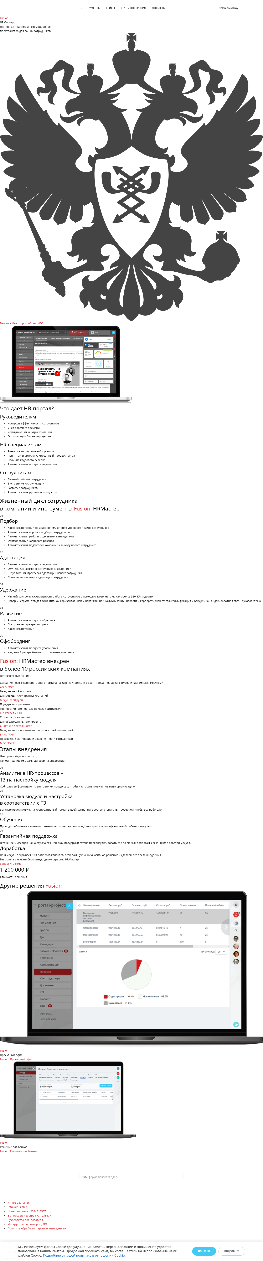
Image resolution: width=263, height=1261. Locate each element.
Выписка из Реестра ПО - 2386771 (30, 1215)
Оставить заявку (228, 8)
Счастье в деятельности (16, 726)
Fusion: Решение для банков (18, 1151)
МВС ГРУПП (7, 743)
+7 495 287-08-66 (19, 1202)
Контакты (158, 8)
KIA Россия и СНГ (11, 713)
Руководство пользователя (25, 1220)
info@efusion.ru (18, 1207)
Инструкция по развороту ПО (27, 1224)
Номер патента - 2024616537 (27, 1211)
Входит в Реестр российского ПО (21, 323)
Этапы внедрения (133, 8)
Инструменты (90, 8)
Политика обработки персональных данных (37, 1228)
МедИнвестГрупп (11, 700)
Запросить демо (10, 863)
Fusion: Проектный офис (16, 1059)
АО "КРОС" (7, 687)
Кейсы (110, 8)
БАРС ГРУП (7, 734)
